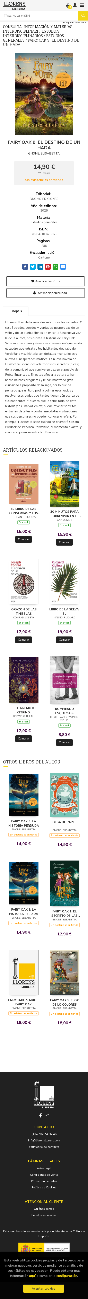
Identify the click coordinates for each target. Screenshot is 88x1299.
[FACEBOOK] (40, 1115)
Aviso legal (44, 1168)
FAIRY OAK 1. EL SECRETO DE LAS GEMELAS (64, 913)
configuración (66, 1275)
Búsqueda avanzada (74, 22)
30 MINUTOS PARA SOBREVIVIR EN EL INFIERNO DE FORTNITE (64, 514)
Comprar (23, 539)
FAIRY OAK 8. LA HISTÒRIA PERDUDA (23, 823)
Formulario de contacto (44, 1147)
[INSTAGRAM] (47, 1115)
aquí (32, 1275)
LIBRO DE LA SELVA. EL (64, 611)
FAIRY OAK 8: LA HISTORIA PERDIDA (23, 912)
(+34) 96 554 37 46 (44, 1134)
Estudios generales (44, 222)
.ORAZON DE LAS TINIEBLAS (24, 611)
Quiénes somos (44, 1209)
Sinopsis (15, 311)
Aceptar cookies (43, 1288)
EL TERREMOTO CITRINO (24, 710)
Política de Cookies (44, 1187)
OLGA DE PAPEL (64, 822)
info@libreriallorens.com (44, 1140)
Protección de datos (44, 1181)
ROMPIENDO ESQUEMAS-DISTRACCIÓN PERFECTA (64, 711)
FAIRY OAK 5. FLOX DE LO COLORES (64, 1002)
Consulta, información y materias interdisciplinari (37, 28)
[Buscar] (83, 16)
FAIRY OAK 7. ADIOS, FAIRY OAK (23, 1002)
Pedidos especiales (44, 1215)
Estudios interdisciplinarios (31, 33)
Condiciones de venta (44, 1175)
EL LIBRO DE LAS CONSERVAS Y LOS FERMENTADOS (23, 511)
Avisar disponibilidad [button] (52, 293)
